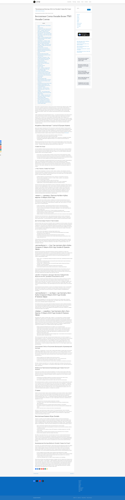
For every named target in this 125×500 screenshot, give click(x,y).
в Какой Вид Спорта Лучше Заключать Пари (44, 83)
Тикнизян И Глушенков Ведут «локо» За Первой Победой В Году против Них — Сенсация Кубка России (44, 85)
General (80, 484)
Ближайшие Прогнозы (41, 65)
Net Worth (86, 1)
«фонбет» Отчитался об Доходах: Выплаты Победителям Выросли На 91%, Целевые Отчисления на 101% (44, 38)
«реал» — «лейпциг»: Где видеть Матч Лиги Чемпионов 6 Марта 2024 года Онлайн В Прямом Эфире (44, 69)
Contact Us (79, 497)
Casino (90, 1)
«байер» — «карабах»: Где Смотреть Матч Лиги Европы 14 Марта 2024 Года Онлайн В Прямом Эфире (44, 45)
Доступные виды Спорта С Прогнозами (44, 32)
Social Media (69, 1)
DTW (38, 2)
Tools (78, 27)
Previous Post (35, 473)
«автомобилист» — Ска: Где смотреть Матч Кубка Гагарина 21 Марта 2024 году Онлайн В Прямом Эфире (45, 34)
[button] (36, 469)
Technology (74, 1)
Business (78, 1)
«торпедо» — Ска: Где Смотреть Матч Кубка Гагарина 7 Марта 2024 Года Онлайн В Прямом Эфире (44, 92)
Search (78, 8)
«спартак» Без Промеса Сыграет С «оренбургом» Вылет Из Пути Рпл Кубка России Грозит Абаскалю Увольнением (44, 72)
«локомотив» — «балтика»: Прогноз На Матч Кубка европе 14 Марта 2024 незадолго (44, 89)
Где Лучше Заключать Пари (42, 78)
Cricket (82, 1)
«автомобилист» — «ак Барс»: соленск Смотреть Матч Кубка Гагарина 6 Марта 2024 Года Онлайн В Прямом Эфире (44, 42)
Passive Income (79, 23)
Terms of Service (89, 497)
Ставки (39, 52)
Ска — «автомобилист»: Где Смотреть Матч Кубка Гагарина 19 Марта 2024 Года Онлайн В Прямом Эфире (44, 102)
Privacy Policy (84, 497)
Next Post (72, 473)
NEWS (78, 21)
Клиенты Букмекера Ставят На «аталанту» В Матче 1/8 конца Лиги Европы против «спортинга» (44, 80)
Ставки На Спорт (40, 27)
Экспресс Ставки (40, 66)
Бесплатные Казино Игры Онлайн (43, 53)
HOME (78, 20)
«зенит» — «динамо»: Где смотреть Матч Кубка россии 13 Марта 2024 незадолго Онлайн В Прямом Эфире (44, 96)
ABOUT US (75, 497)
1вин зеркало (67, 132)
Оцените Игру (40, 77)
